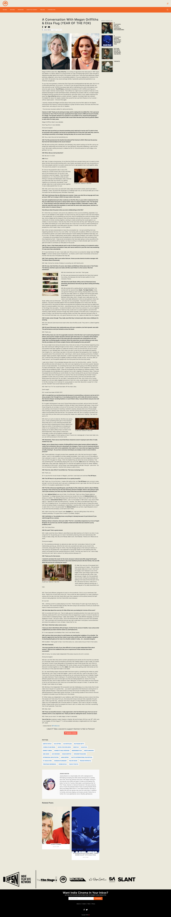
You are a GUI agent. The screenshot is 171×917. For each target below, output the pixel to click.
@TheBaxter (55, 725)
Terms (88, 903)
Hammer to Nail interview (61, 751)
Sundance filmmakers (60, 761)
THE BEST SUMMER (56, 844)
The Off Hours (73, 761)
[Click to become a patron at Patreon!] (70, 733)
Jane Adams (46, 754)
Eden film (76, 747)
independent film (77, 751)
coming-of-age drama (49, 747)
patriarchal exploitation (50, 757)
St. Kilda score (47, 761)
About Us (79, 903)
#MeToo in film (47, 744)
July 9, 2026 (85, 857)
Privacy (93, 903)
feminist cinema (47, 751)
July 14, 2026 (56, 846)
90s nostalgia (67, 744)
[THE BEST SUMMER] (56, 828)
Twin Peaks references (49, 764)
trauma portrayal (85, 761)
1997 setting (57, 744)
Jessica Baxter (47, 30)
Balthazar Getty (79, 744)
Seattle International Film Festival (81, 757)
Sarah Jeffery (65, 757)
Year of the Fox (73, 764)
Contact (84, 903)
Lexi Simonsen (56, 754)
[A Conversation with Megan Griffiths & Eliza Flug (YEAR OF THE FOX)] (50, 784)
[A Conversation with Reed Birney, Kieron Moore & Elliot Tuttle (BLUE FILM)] (85, 833)
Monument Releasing (80, 754)
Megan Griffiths (66, 754)
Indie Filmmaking (89, 751)
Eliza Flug (84, 747)
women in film (63, 764)
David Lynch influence (64, 747)
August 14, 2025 (57, 30)
